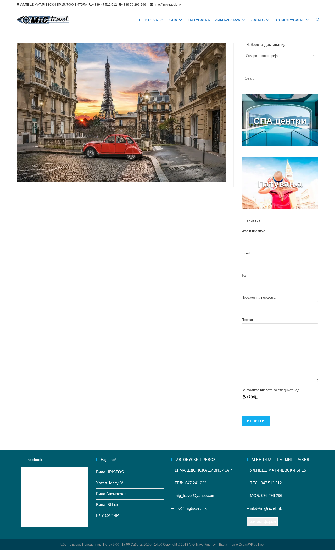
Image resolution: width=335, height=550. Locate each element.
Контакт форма (262, 521)
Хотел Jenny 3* (109, 483)
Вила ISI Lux (107, 504)
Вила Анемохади (111, 493)
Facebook (33, 460)
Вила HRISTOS (110, 472)
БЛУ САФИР (107, 515)
